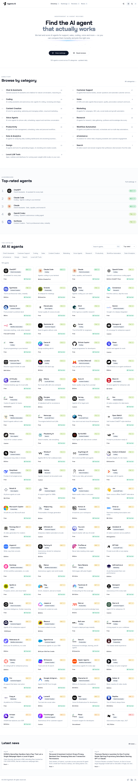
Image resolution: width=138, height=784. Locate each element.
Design (17, 257)
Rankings (65, 4)
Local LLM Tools (36, 257)
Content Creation (54, 253)
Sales (43, 253)
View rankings (60, 53)
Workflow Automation (114, 253)
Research (89, 253)
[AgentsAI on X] (128, 780)
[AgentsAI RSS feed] (135, 780)
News (84, 4)
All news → (132, 744)
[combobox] (129, 247)
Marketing (66, 253)
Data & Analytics (129, 253)
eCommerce (7, 257)
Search (25, 257)
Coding (35, 253)
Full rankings (129, 182)
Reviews (75, 4)
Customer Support (24, 253)
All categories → (130, 81)
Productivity (99, 253)
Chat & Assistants (8, 253)
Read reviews (81, 53)
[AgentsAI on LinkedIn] (132, 780)
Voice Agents (77, 253)
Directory (55, 4)
